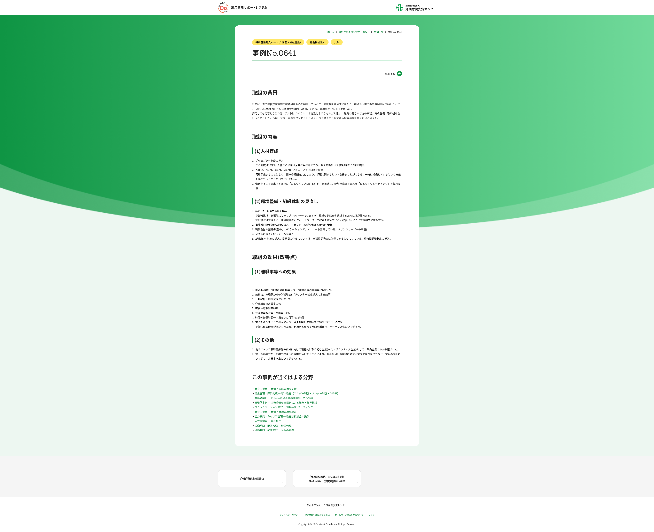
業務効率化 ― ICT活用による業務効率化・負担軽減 (284, 398)
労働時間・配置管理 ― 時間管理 (273, 425)
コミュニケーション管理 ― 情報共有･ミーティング (284, 407)
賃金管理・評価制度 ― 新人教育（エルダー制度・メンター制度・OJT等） (297, 393)
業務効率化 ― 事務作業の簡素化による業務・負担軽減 (286, 402)
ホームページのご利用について (349, 514)
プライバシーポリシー (289, 514)
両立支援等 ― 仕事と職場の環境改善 (276, 411)
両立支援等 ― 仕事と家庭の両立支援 (276, 388)
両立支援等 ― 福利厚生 (268, 421)
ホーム (330, 32)
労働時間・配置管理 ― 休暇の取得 (274, 430)
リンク (371, 514)
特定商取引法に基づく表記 (317, 514)
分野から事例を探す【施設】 (354, 32)
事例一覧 (379, 32)
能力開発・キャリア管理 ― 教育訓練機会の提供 (282, 416)
